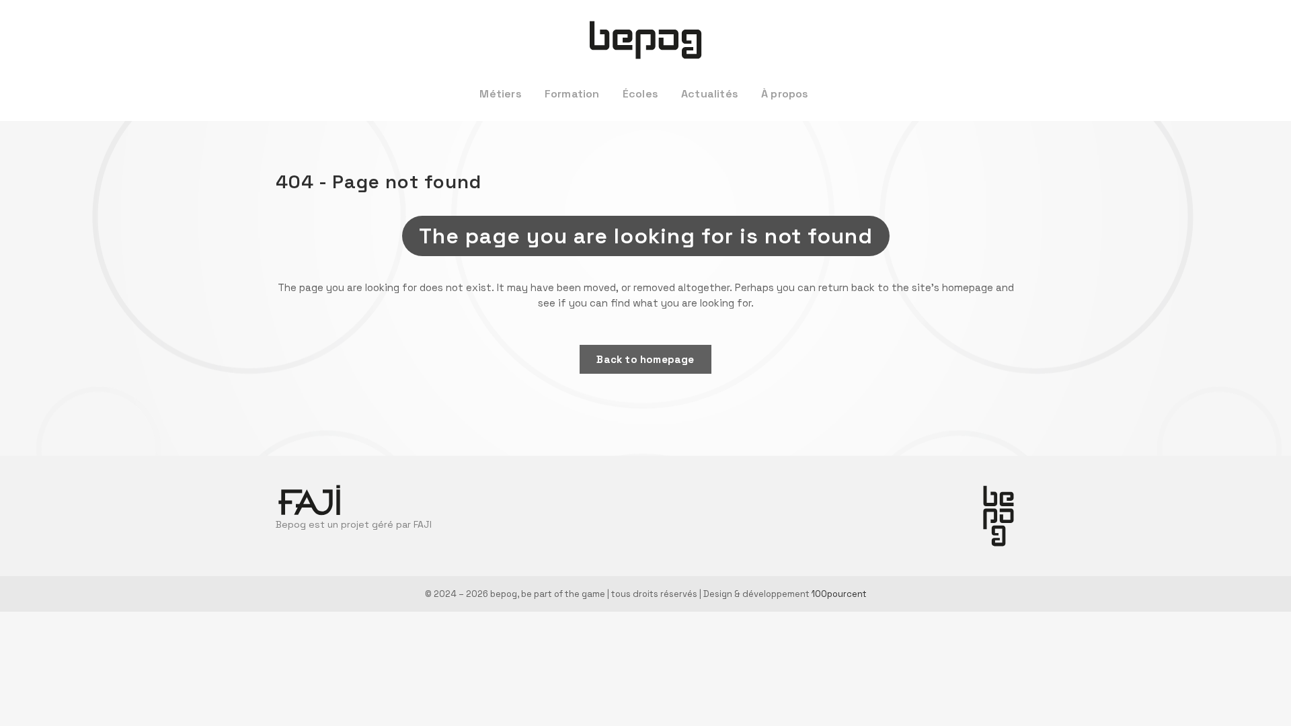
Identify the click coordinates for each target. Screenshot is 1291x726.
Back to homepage (645, 359)
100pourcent (839, 594)
